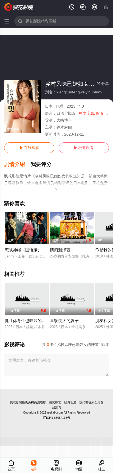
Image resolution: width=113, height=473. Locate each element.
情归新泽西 (60, 250)
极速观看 (84, 147)
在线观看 (29, 147)
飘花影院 (16, 402)
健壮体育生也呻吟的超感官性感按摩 (37, 320)
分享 (103, 83)
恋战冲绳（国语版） (23, 250)
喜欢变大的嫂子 (64, 320)
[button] (17, 164)
